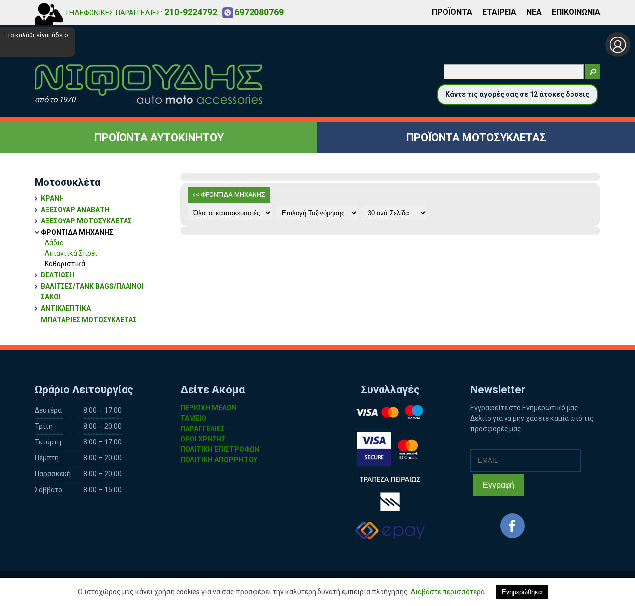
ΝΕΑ (534, 12)
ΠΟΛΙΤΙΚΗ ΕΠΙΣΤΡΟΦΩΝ (219, 449)
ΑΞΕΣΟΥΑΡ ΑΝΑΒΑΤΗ (75, 210)
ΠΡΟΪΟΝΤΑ (452, 12)
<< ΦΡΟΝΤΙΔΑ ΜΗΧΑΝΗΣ (228, 194)
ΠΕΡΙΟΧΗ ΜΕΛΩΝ (208, 408)
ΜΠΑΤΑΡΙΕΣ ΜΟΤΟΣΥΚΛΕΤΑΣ (89, 320)
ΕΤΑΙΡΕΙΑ (499, 12)
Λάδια (54, 243)
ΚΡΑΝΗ (52, 198)
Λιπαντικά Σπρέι (71, 253)
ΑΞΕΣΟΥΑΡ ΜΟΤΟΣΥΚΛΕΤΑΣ (86, 221)
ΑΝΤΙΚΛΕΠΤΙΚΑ (66, 308)
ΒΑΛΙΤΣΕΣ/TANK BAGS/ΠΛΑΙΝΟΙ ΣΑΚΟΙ (92, 291)
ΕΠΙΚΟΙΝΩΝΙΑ (576, 12)
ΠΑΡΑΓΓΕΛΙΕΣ (202, 429)
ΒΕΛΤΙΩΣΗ (57, 275)
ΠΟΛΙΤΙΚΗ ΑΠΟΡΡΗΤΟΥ (218, 460)
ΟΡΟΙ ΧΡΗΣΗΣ (203, 439)
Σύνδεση (617, 44)
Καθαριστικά (65, 264)
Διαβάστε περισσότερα (448, 592)
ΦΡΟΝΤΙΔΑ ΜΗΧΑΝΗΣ (77, 232)
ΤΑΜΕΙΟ (193, 418)
